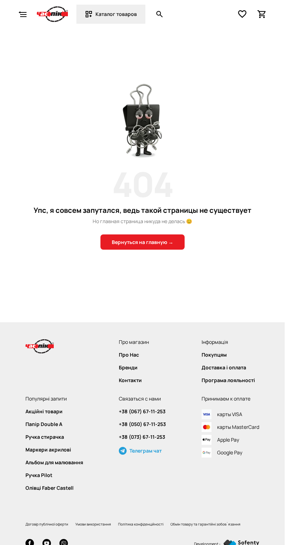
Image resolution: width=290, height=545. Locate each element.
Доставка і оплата (224, 367)
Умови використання (93, 524)
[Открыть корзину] (262, 14)
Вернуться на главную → (142, 242)
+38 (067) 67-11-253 (142, 411)
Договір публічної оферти (46, 524)
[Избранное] (242, 14)
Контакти (130, 380)
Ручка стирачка (44, 437)
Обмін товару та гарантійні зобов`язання (205, 524)
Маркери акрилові (48, 450)
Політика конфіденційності (140, 524)
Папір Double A (43, 424)
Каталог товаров (116, 14)
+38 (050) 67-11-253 (142, 424)
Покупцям (214, 355)
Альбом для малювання (54, 462)
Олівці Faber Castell (49, 488)
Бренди (128, 367)
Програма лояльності (228, 380)
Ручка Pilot (38, 475)
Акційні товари (44, 411)
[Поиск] (159, 14)
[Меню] (22, 14)
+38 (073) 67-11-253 (142, 437)
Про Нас (129, 355)
